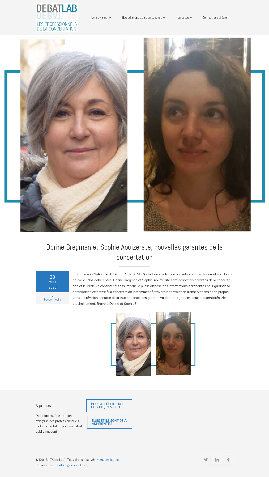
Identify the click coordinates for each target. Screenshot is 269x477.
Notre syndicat (99, 17)
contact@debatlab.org (72, 465)
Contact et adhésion (215, 17)
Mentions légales (108, 460)
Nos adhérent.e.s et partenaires (142, 17)
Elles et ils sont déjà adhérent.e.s (109, 422)
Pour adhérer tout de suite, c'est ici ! (107, 405)
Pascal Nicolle (52, 299)
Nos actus (182, 17)
